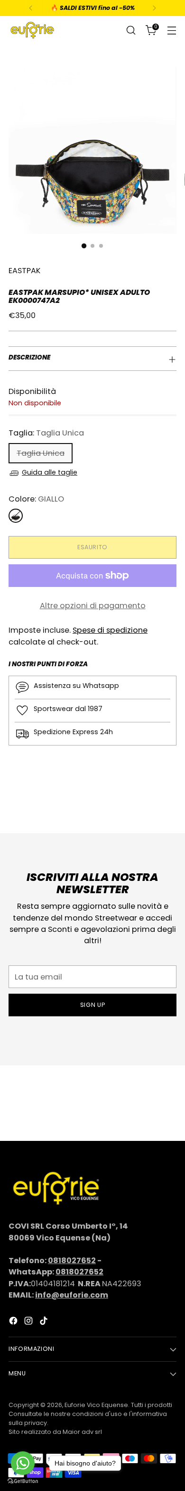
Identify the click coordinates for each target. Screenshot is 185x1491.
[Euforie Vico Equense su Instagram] (29, 1322)
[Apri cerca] (130, 30)
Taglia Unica (41, 453)
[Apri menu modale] (171, 30)
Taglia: (46, 432)
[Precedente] (30, 8)
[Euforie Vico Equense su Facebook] (14, 1322)
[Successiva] (154, 8)
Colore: (36, 499)
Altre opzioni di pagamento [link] (93, 605)
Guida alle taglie (49, 472)
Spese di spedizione (110, 630)
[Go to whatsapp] (23, 1463)
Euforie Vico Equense (96, 1405)
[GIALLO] (16, 516)
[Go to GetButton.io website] (23, 1481)
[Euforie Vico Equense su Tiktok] (44, 1322)
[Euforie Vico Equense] (32, 30)
